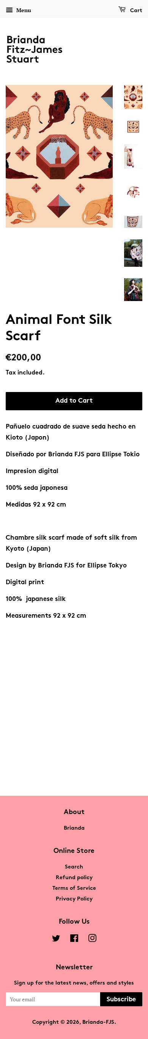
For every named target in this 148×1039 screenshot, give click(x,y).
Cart (135, 10)
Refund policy (74, 877)
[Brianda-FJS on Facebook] (74, 940)
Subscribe (121, 1000)
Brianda (74, 828)
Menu (23, 10)
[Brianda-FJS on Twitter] (56, 940)
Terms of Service (74, 888)
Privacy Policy (74, 899)
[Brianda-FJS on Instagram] (92, 940)
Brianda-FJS (98, 1022)
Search (74, 867)
